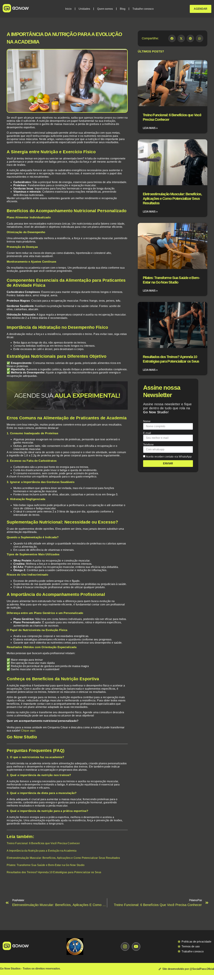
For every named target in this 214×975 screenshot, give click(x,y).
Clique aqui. (28, 730)
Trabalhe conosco (143, 8)
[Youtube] (136, 946)
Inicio (68, 8)
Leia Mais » (150, 128)
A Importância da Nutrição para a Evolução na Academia (41, 850)
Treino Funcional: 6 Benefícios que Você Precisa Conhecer (43, 843)
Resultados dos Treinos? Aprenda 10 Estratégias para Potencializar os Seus (54, 872)
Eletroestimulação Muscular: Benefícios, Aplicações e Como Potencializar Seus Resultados (63, 857)
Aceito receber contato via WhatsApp (169, 456)
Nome (146, 421)
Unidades (84, 8)
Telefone (148, 444)
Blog (122, 8)
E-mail (147, 433)
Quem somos (105, 8)
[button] (172, 38)
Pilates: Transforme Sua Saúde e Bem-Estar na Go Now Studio (46, 865)
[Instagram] (125, 946)
